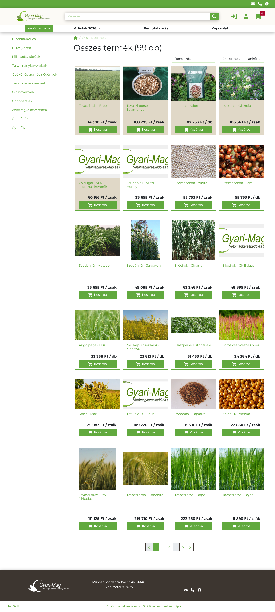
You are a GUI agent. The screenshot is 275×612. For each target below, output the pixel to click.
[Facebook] (266, 4)
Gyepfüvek (21, 128)
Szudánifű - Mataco (94, 265)
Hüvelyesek (21, 48)
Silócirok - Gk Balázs (238, 265)
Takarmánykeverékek (29, 66)
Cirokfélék (20, 119)
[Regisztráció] (246, 16)
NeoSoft (13, 606)
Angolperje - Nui (92, 345)
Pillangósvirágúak (26, 57)
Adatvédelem (129, 606)
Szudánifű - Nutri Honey (140, 185)
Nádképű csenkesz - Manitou (143, 347)
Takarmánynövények (29, 83)
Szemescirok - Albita (191, 183)
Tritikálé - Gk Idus (140, 414)
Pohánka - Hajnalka (190, 414)
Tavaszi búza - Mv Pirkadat (92, 497)
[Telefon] (259, 4)
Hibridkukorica (24, 39)
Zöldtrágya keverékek (29, 110)
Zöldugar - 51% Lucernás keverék (93, 185)
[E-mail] (253, 4)
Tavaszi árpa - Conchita (145, 495)
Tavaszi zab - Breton (95, 106)
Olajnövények (23, 92)
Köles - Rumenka (236, 414)
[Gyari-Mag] (76, 38)
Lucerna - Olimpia (236, 106)
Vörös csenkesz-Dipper (240, 345)
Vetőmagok (37, 28)
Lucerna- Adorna (188, 106)
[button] (259, 16)
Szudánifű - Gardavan (144, 265)
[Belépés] (234, 16)
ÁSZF (110, 606)
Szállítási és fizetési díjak (162, 606)
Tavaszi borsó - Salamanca (138, 107)
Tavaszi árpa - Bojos (190, 495)
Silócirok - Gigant (188, 265)
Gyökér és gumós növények (34, 74)
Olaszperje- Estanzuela (193, 345)
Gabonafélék (22, 101)
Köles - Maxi (88, 414)
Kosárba (100, 129)
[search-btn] (214, 16)
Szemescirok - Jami (237, 183)
